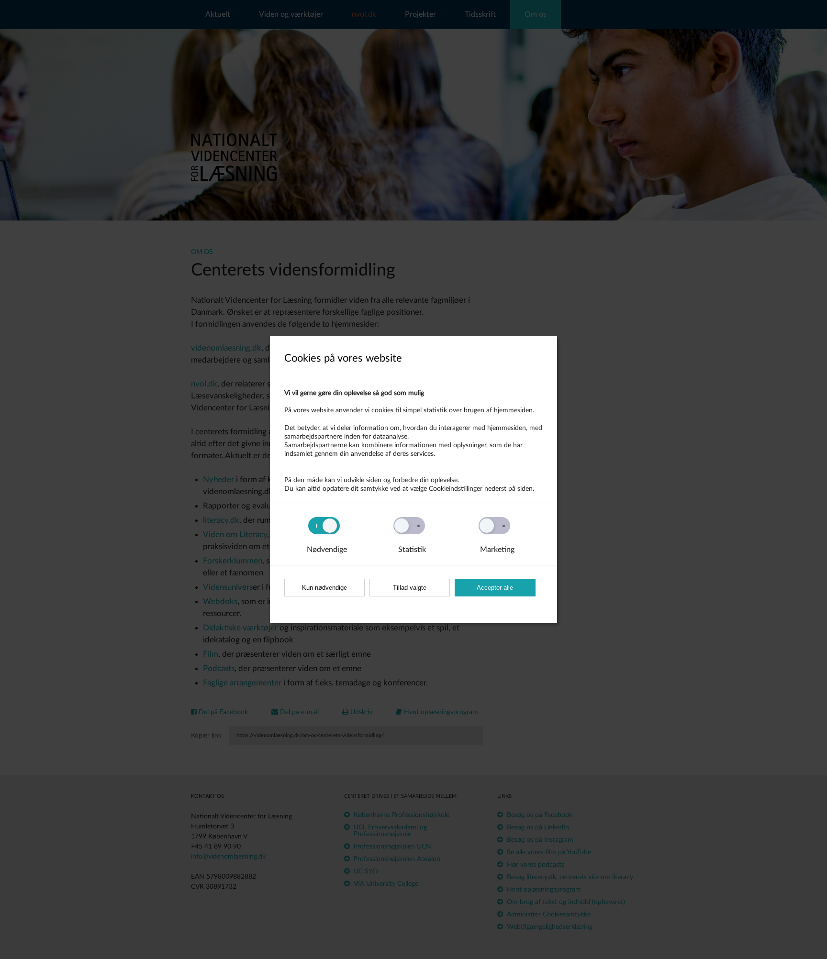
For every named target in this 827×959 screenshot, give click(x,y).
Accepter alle (495, 587)
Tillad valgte (409, 587)
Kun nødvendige (324, 587)
